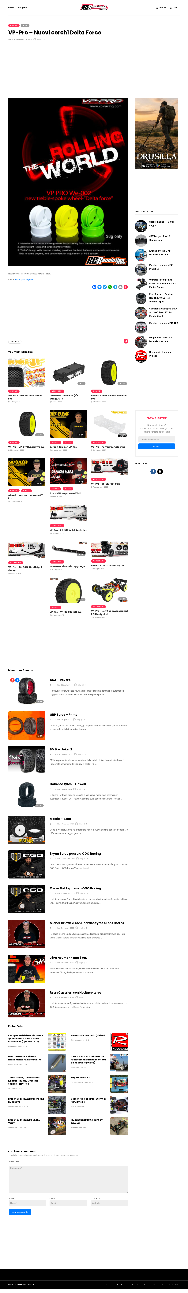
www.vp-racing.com (24, 279)
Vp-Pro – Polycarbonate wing (108, 447)
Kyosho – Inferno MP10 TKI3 (163, 323)
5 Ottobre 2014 (15, 1064)
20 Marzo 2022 (78, 1040)
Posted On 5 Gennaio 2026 (62, 997)
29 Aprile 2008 (15, 1127)
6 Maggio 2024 (15, 1046)
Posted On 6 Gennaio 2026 (62, 963)
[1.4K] (109, 386)
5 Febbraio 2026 (99, 402)
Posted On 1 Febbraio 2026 (62, 824)
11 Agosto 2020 (57, 533)
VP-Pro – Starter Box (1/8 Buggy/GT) (64, 397)
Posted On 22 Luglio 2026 (61, 685)
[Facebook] (153, 471)
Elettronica (125, 1285)
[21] (26, 386)
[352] (26, 947)
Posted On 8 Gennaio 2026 (62, 928)
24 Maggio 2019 (57, 615)
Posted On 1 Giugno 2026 (61, 754)
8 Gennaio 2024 (99, 450)
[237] (26, 877)
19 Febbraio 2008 (79, 1127)
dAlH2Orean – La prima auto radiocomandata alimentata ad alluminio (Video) (88, 1059)
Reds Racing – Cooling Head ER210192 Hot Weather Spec (161, 298)
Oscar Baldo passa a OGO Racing (75, 888)
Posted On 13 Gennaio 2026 (62, 893)
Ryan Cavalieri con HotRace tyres (75, 992)
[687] (68, 483)
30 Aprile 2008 (78, 1106)
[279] (68, 437)
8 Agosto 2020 (15, 573)
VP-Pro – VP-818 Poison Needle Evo (108, 397)
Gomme (13, 25)
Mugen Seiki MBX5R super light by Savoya (26, 1100)
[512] (109, 556)
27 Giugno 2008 (16, 1106)
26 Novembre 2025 (59, 450)
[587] (68, 557)
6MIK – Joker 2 (61, 749)
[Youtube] (160, 471)
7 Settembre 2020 (100, 487)
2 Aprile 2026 (56, 402)
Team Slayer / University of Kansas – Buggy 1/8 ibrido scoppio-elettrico (24, 1080)
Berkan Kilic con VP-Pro (63, 447)
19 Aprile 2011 (77, 1067)
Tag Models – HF (80, 1077)
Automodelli (114, 1285)
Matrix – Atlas (61, 819)
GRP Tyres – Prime (63, 715)
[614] (26, 437)
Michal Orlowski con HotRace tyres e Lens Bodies (87, 923)
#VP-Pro (15, 342)
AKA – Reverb (60, 680)
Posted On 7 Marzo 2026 (61, 789)
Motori (164, 1285)
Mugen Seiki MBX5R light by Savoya (87, 1121)
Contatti (32, 1284)
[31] (68, 386)
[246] (26, 912)
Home (11, 7)
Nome (11, 1199)
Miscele (156, 1285)
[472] (109, 437)
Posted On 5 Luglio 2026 (61, 720)
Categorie (22, 7)
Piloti (68, 442)
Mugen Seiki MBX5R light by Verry (24, 1121)
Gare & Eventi (136, 1285)
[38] (26, 704)
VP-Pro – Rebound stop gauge (67, 566)
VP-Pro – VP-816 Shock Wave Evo (25, 397)
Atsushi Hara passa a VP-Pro (66, 493)
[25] (26, 739)
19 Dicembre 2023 (16, 501)
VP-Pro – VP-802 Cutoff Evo (66, 612)
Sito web (95, 1199)
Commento (15, 1161)
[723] (109, 474)
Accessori (57, 391)
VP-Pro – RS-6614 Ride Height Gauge (25, 569)
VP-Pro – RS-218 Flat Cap (105, 483)
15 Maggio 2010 (15, 1088)
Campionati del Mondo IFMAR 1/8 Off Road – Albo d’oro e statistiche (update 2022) (25, 1038)
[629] (26, 982)
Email (52, 1199)
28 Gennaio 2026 (16, 450)
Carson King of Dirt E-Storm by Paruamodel (88, 1100)
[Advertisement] (94, 70)
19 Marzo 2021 (56, 496)
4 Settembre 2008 (80, 1082)
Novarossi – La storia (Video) (88, 1035)
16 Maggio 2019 (98, 617)
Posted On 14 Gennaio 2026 (63, 859)
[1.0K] (26, 808)
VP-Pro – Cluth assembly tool (108, 565)
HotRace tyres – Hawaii (68, 784)
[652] (68, 520)
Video (177, 1285)
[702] (26, 1016)
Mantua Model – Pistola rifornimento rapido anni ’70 (25, 1058)
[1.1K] (68, 602)
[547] (26, 557)
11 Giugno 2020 (98, 569)
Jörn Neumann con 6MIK (68, 958)
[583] (26, 485)
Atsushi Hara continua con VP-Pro (26, 497)
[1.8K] (26, 843)
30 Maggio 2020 (58, 569)
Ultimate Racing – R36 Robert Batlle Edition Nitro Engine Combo (162, 283)
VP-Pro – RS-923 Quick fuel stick (68, 530)
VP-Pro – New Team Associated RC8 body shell (109, 612)
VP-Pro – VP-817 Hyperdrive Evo (26, 447)
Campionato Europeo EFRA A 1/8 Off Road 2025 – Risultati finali (163, 312)
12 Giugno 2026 (15, 402)
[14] (26, 773)
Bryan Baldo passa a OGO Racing (75, 853)
